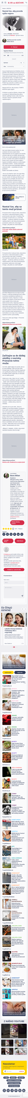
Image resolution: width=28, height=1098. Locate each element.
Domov (4, 8)
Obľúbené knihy (14, 516)
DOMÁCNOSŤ (15, 873)
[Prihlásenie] (2, 2)
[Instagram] (4, 1090)
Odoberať (21, 1071)
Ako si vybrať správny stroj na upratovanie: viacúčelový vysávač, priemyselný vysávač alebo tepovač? (18, 890)
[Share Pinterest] (14, 534)
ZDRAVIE (14, 715)
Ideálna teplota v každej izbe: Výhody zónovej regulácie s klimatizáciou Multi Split (17, 942)
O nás (6, 1077)
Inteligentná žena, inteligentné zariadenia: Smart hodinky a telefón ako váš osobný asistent (18, 810)
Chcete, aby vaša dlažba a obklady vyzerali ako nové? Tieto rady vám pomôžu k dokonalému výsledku (18, 878)
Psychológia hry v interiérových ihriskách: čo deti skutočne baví (17, 851)
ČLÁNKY (14, 794)
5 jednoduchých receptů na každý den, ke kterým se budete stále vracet (18, 783)
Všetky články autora (15, 522)
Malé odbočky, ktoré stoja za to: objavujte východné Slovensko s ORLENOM (18, 824)
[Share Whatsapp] (7, 534)
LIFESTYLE (8, 8)
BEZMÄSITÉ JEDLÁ (17, 963)
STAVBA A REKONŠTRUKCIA (17, 900)
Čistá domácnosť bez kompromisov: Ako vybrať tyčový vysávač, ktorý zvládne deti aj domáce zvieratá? (18, 983)
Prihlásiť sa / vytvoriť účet (14, 569)
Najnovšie (19, 672)
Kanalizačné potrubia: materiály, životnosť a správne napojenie (18, 929)
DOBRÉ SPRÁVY (16, 820)
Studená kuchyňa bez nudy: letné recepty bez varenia (18, 967)
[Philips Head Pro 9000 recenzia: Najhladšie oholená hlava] (21, 1043)
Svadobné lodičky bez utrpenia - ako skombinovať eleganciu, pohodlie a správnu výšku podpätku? (18, 694)
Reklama (21, 1077)
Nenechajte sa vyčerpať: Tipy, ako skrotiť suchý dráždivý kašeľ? (18, 798)
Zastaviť (14, 59)
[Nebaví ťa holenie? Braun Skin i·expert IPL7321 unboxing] (7, 1051)
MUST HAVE (15, 701)
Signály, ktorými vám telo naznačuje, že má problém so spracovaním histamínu (18, 732)
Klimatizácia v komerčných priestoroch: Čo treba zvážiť (18, 917)
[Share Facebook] (3, 534)
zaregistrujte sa (14, 562)
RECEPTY (14, 741)
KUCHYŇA (15, 952)
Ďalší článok (20, 541)
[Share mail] (21, 534)
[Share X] (11, 534)
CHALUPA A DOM (17, 926)
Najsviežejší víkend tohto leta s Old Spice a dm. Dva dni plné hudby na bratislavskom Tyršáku (18, 679)
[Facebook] (12, 1090)
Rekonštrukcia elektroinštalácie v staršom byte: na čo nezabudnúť (17, 906)
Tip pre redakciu (14, 1086)
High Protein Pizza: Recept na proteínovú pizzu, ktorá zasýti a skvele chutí (18, 746)
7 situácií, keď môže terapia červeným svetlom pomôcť (17, 719)
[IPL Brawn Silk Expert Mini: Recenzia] (21, 1051)
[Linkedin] (23, 1090)
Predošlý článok (6, 541)
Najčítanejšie (8, 672)
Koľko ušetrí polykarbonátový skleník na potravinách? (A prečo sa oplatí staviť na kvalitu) (18, 863)
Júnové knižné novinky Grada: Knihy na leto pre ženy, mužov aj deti (18, 993)
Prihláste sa (7, 554)
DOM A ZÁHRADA (17, 858)
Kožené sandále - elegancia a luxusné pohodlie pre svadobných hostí (18, 705)
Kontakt (13, 1077)
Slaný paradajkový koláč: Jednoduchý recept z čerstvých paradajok (17, 757)
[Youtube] (8, 1090)
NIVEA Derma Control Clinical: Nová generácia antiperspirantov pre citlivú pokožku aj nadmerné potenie (18, 837)
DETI (13, 846)
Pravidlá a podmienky (14, 1080)
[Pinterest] (16, 1090)
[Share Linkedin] (18, 534)
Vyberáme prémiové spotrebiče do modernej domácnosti (18, 955)
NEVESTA (14, 689)
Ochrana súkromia (14, 1083)
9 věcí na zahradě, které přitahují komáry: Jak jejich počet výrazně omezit (18, 772)
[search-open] (5, 2)
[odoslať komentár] (22, 596)
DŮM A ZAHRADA (17, 767)
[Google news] (20, 1090)
